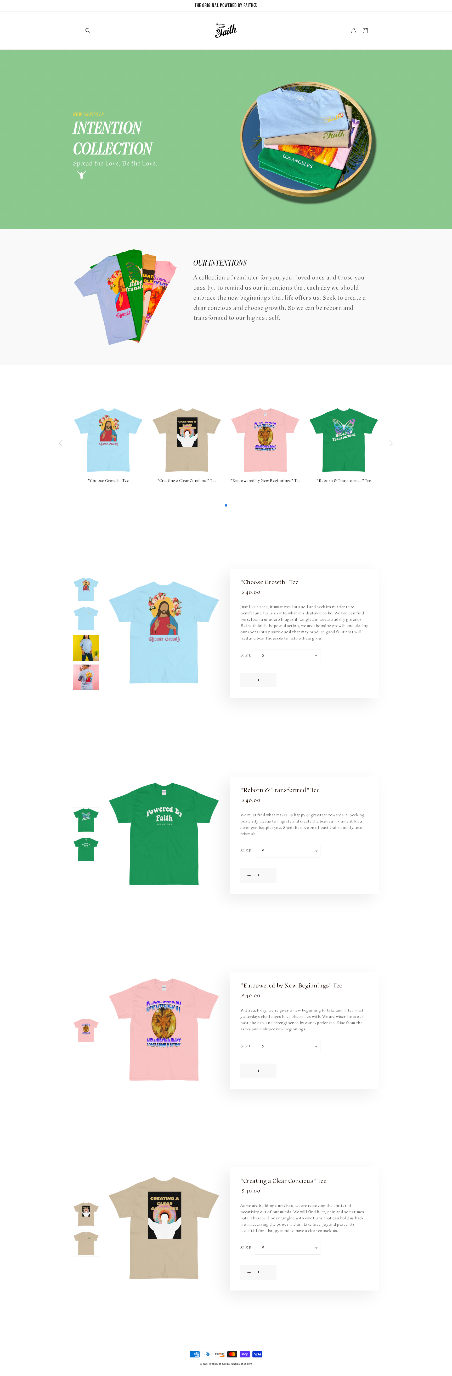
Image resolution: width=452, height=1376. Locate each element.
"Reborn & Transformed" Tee (343, 481)
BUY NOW (325, 680)
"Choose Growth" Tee (108, 481)
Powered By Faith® (219, 1364)
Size (246, 656)
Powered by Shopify (241, 1364)
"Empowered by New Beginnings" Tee (265, 481)
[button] (88, 30)
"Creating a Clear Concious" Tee (187, 481)
